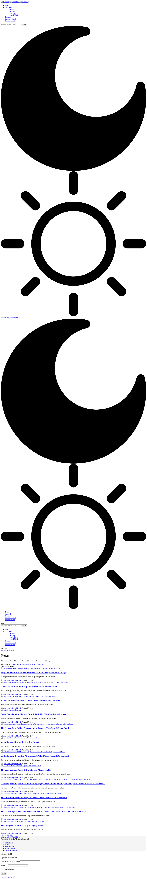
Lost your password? (8, 877)
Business (12, 664)
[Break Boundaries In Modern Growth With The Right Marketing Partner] (11, 710)
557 (8, 835)
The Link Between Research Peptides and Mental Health (26, 770)
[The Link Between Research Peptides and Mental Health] (21, 766)
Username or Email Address (10, 861)
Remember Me (8, 869)
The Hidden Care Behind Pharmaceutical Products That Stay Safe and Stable (35, 728)
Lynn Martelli (17, 680)
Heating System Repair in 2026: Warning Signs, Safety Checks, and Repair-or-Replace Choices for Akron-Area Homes (53, 784)
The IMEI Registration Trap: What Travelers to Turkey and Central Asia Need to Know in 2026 (43, 811)
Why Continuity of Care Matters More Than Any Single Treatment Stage (33, 672)
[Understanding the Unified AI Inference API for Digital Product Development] (33, 752)
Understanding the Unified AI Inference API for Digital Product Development (35, 756)
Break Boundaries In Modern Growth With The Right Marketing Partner (33, 714)
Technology (41, 664)
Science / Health (30, 664)
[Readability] (15, 2)
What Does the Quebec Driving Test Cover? (20, 742)
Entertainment (20, 664)
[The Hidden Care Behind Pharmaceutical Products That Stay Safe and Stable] (37, 724)
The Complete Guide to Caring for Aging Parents (22, 825)
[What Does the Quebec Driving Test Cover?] (20, 738)
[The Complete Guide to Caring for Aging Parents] (22, 821)
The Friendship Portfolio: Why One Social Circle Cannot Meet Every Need (34, 798)
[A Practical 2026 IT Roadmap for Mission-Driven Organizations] (34, 682)
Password (4, 865)
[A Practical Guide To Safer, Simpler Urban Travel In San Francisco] (28, 696)
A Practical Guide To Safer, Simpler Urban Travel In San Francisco (30, 700)
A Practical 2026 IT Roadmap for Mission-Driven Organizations (29, 686)
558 (11, 835)
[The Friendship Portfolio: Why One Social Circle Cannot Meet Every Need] (31, 793)
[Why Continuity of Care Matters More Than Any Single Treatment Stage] (30, 668)
